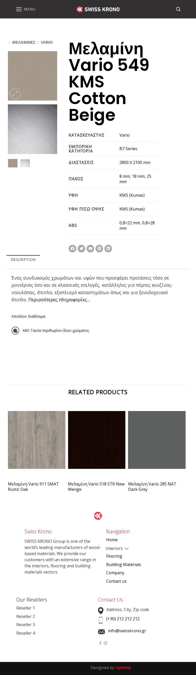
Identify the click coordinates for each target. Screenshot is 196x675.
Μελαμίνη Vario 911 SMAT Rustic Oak (33, 486)
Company (115, 573)
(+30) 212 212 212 (123, 619)
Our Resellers (31, 599)
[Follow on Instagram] (105, 643)
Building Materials (123, 564)
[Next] (49, 76)
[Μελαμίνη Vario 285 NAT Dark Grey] (157, 444)
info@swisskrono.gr (127, 631)
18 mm (138, 176)
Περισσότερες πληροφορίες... (59, 299)
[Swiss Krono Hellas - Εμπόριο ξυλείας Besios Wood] (98, 9)
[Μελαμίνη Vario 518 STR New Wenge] (97, 444)
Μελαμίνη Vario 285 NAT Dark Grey (152, 486)
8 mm (124, 176)
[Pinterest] (99, 248)
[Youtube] (90, 248)
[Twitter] (81, 248)
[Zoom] (15, 93)
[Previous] (15, 76)
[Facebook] (72, 248)
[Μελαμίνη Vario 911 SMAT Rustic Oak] (37, 444)
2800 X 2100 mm (134, 162)
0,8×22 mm (129, 223)
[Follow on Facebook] (100, 643)
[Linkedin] (108, 248)
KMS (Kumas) (132, 195)
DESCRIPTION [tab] (23, 259)
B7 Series (128, 148)
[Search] (178, 9)
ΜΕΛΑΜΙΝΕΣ (23, 42)
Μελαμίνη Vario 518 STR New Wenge (96, 486)
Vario (47, 42)
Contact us (116, 581)
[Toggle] (110, 549)
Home (112, 540)
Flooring (114, 556)
